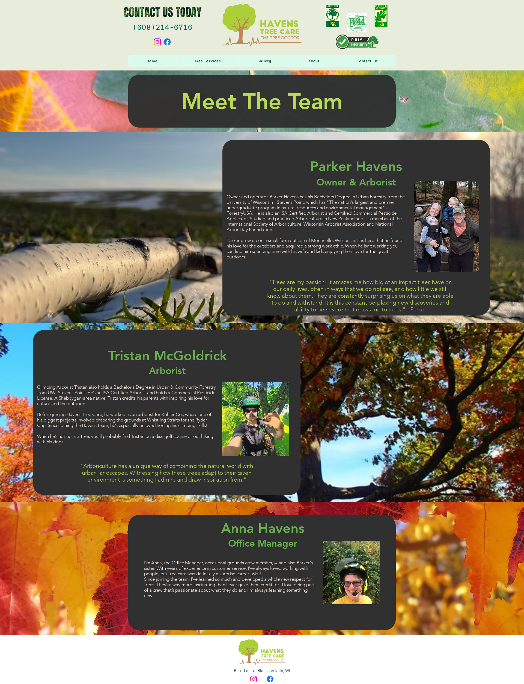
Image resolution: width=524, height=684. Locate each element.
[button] (207, 61)
